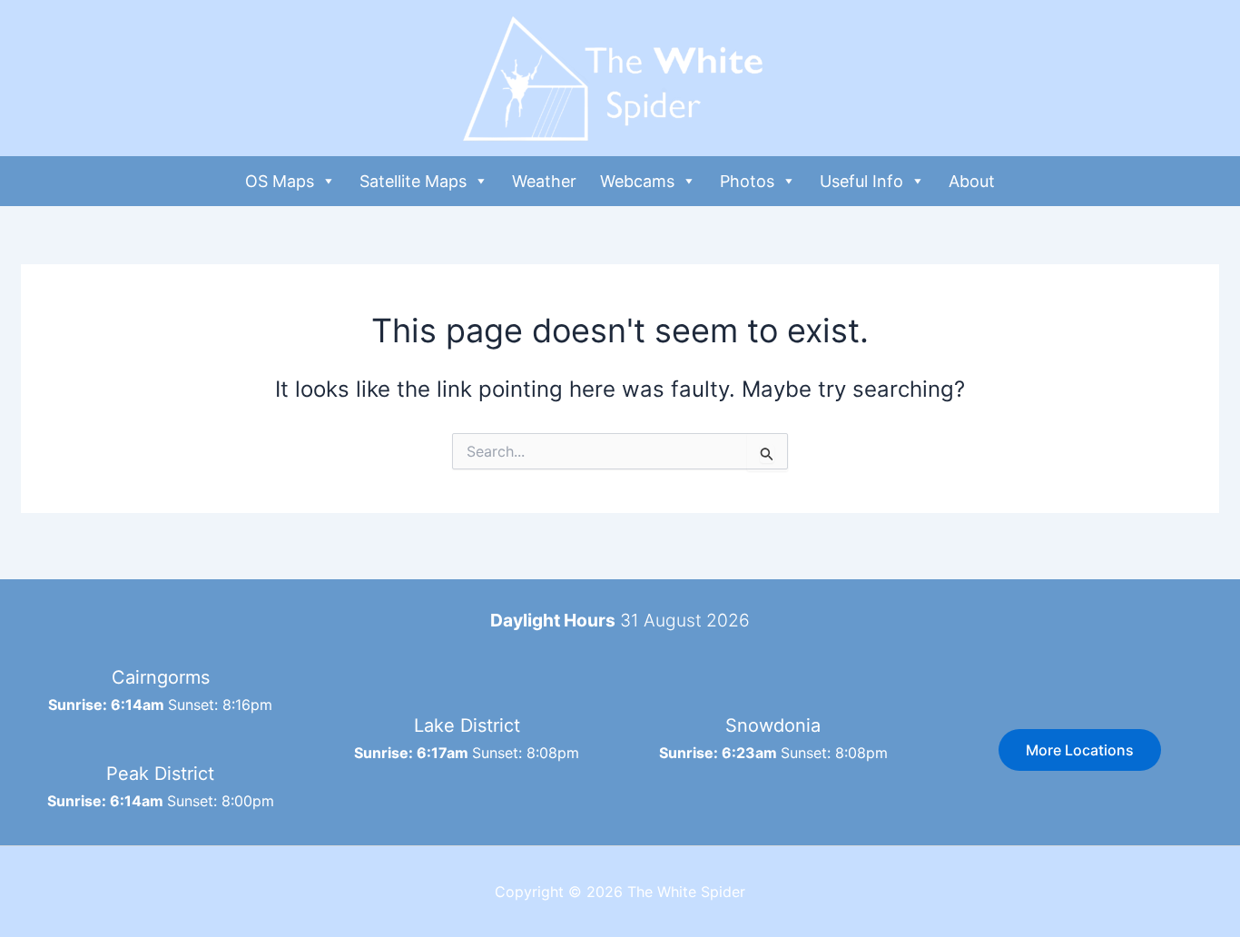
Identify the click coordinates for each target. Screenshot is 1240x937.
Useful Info (861, 181)
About (972, 181)
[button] (1080, 750)
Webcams (637, 181)
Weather (544, 181)
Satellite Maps (413, 181)
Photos (747, 181)
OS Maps (279, 181)
